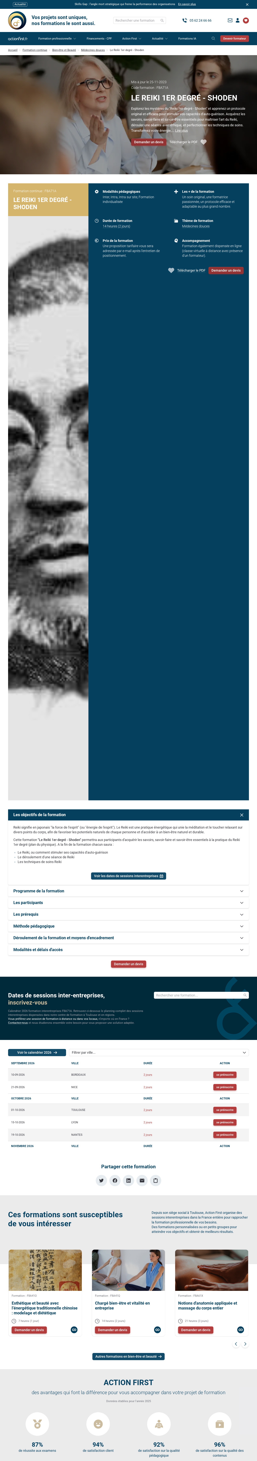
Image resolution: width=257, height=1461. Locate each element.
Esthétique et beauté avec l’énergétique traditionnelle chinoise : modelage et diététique (45, 1308)
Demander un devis (148, 142)
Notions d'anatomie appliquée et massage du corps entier (207, 1305)
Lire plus (181, 131)
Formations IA (187, 38)
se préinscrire (224, 1074)
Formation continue (35, 50)
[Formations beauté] (74, 1330)
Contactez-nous (18, 1023)
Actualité (157, 38)
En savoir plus (187, 4)
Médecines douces (93, 50)
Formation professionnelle (55, 38)
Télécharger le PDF (183, 142)
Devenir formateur (234, 38)
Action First (129, 38)
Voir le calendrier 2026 (34, 1052)
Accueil (12, 50)
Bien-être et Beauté (64, 50)
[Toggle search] (213, 38)
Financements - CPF (99, 38)
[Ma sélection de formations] (246, 21)
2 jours (148, 1074)
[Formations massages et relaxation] (157, 1330)
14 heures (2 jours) (116, 226)
